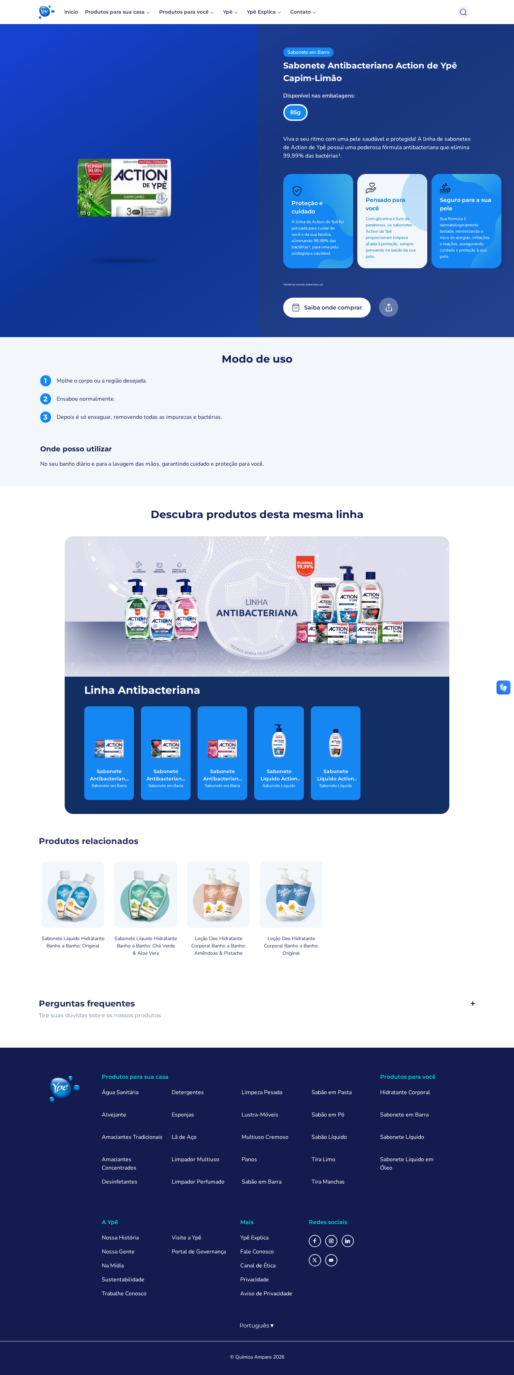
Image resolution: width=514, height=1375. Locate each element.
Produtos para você (184, 12)
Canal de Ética (258, 1265)
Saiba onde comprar (333, 307)
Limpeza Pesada (262, 1092)
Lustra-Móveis (260, 1115)
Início (71, 12)
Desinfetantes (119, 1182)
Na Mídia (113, 1265)
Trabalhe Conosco (124, 1293)
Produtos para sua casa (115, 12)
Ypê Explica (261, 12)
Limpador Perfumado (198, 1182)
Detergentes (188, 1092)
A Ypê (110, 1222)
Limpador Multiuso (195, 1159)
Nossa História (120, 1238)
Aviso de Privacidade (266, 1293)
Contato (300, 12)
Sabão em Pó (328, 1115)
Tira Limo (323, 1159)
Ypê (228, 12)
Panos (249, 1159)
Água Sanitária (120, 1092)
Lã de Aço (184, 1137)
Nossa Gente (118, 1252)
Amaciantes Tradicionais (132, 1137)
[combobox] (257, 1326)
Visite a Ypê (186, 1238)
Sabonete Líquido (402, 1137)
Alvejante (114, 1115)
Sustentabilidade (123, 1279)
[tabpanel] (257, 421)
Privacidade (254, 1279)
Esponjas (183, 1115)
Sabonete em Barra (404, 1115)
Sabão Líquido (329, 1137)
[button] (47, 12)
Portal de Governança (199, 1252)
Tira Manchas (328, 1182)
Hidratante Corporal (405, 1092)
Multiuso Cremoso (265, 1137)
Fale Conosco (257, 1252)
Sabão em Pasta (332, 1092)
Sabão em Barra (261, 1182)
